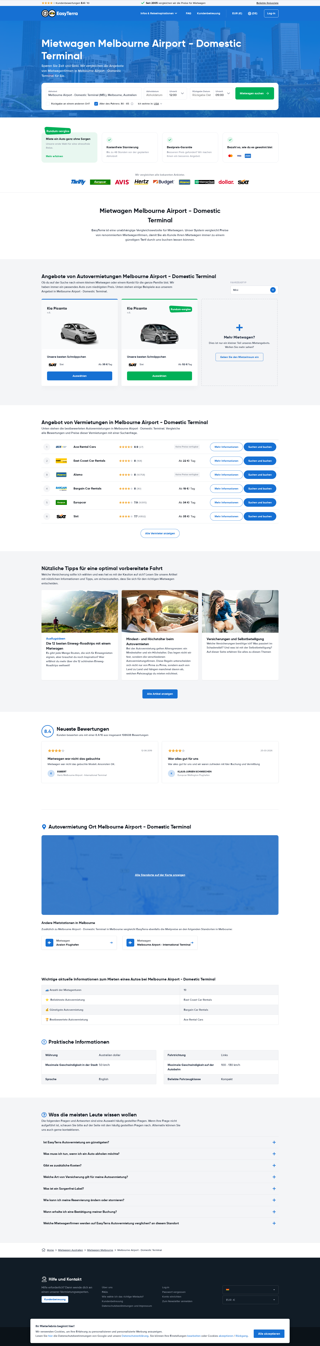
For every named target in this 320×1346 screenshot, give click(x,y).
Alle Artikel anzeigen (160, 694)
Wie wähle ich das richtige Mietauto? (123, 1296)
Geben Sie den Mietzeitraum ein (239, 357)
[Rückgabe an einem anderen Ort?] (48, 104)
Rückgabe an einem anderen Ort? (70, 103)
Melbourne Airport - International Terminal (164, 943)
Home (50, 1250)
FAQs (105, 1292)
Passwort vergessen (174, 1292)
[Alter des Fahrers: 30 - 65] (96, 104)
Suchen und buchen (260, 447)
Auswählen (80, 376)
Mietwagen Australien (70, 1250)
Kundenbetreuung (208, 13)
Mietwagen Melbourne (100, 1250)
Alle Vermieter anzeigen (160, 533)
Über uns (107, 1287)
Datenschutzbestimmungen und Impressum (127, 1305)
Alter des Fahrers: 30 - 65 (114, 103)
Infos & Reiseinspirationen (157, 13)
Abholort (52, 91)
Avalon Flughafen (67, 943)
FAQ (188, 13)
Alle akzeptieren (269, 1334)
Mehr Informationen (226, 447)
